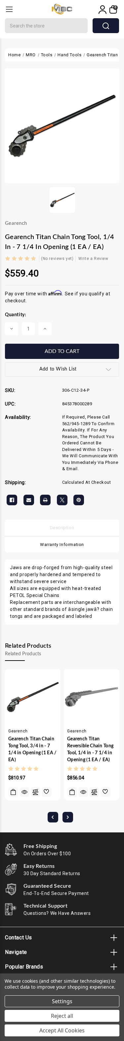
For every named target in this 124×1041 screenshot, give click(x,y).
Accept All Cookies (62, 1030)
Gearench (16, 223)
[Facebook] (12, 500)
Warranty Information (62, 544)
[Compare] (35, 792)
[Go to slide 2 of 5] (67, 817)
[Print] (45, 500)
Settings (62, 1001)
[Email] (28, 500)
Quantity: (15, 315)
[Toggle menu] (9, 9)
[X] (62, 500)
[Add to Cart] (13, 792)
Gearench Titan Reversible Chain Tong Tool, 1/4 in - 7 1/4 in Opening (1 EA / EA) (90, 749)
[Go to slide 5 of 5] (53, 817)
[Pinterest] (78, 500)
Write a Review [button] (93, 258)
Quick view (24, 792)
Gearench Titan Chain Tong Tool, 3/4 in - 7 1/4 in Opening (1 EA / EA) (32, 749)
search (106, 25)
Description (62, 527)
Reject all (62, 1015)
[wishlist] (47, 792)
